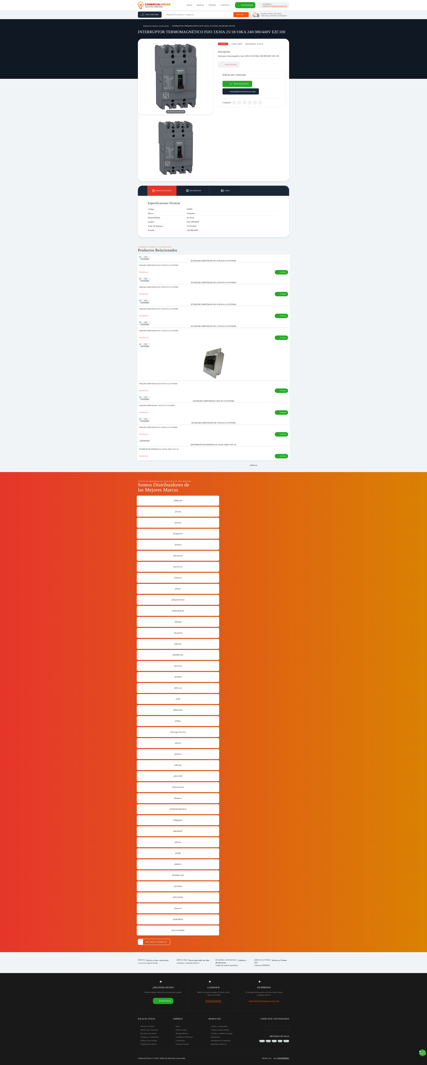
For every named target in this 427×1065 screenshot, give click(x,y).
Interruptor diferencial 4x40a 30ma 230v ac (159, 449)
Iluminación (215, 1037)
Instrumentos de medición (220, 1041)
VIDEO (227, 191)
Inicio (189, 5)
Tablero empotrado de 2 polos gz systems (158, 427)
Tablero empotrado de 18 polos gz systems (158, 309)
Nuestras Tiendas (182, 1044)
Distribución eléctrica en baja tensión (156, 26)
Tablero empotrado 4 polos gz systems (157, 405)
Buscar (240, 14)
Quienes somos (181, 1030)
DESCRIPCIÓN (195, 191)
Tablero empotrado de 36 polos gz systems (158, 265)
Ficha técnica (230, 64)
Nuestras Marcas (182, 1033)
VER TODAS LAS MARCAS (156, 942)
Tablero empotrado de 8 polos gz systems (158, 384)
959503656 (247, 5)
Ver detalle (143, 272)
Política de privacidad (148, 1041)
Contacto (225, 5)
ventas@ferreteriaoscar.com (243, 91)
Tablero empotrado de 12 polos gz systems (158, 331)
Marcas (200, 5)
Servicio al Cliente (147, 1026)
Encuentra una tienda (148, 1033)
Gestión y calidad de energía (221, 1033)
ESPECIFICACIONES (163, 191)
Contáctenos (180, 1041)
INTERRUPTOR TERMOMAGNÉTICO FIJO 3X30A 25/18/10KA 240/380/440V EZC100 (203, 26)
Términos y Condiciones (149, 1037)
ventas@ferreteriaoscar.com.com (264, 1001)
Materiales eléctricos (218, 1044)
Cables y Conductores (219, 1026)
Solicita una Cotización (149, 1030)
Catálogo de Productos (184, 1037)
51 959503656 (239, 83)
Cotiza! (283, 272)
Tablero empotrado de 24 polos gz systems (158, 287)
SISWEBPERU (283, 1058)
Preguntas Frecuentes (148, 1044)
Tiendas (212, 5)
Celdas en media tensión (220, 1030)
